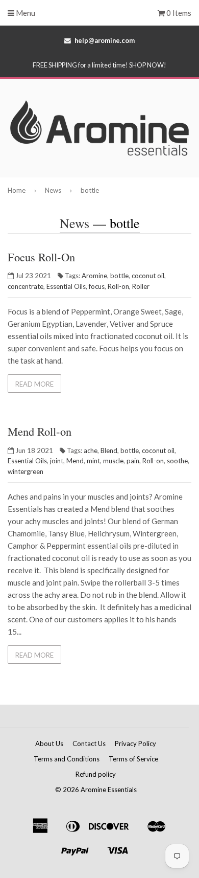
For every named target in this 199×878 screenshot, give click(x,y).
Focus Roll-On (41, 256)
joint (56, 461)
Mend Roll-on (39, 431)
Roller (141, 286)
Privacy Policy (135, 743)
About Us (49, 743)
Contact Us (89, 743)
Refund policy (96, 774)
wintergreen (25, 471)
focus (97, 286)
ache (90, 450)
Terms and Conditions (67, 759)
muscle (113, 461)
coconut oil (148, 276)
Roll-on (118, 286)
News (53, 190)
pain (133, 461)
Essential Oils (66, 286)
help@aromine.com (104, 40)
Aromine (94, 276)
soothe (177, 461)
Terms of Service (133, 759)
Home (17, 190)
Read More (34, 384)
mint (93, 461)
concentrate (25, 286)
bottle (119, 276)
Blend (109, 450)
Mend (75, 461)
